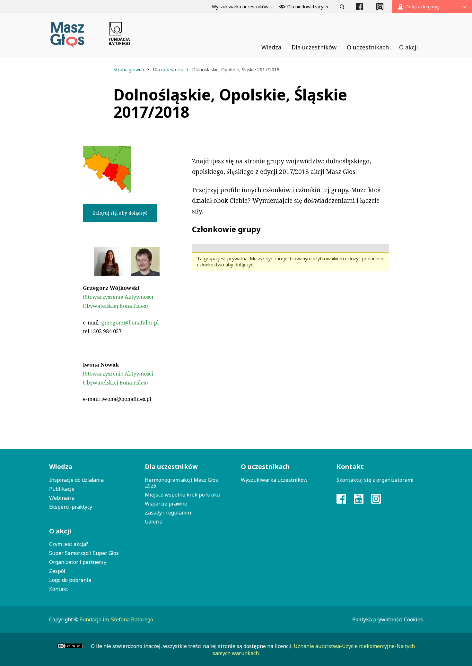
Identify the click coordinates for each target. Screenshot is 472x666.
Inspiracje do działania (76, 479)
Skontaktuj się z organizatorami (375, 479)
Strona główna (129, 69)
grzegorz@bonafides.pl (130, 322)
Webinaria (61, 497)
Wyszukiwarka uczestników (274, 479)
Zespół (57, 571)
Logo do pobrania (70, 580)
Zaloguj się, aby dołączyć (119, 213)
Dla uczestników (171, 466)
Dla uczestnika (169, 69)
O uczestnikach (265, 466)
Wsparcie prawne (166, 503)
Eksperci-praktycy (70, 506)
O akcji (60, 531)
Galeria (153, 521)
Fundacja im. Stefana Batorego (116, 619)
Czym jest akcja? (68, 544)
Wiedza (60, 466)
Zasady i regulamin (168, 512)
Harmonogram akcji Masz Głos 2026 (181, 482)
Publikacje (61, 488)
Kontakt (58, 588)
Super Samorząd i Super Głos (84, 553)
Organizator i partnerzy (77, 562)
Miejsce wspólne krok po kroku (182, 494)
